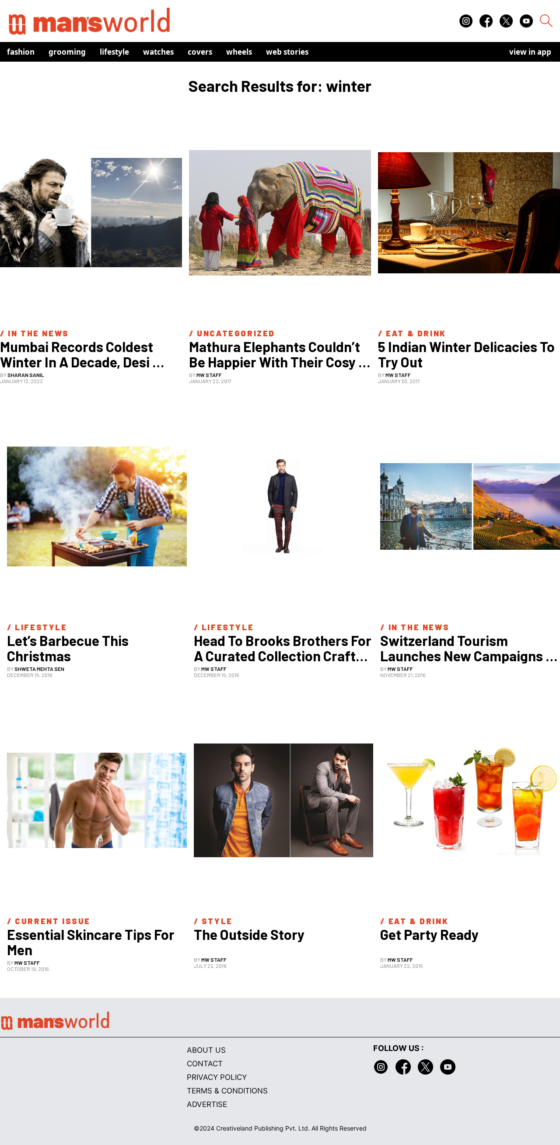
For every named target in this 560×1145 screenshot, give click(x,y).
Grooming (67, 52)
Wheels (239, 52)
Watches (158, 52)
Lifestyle (114, 52)
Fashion (21, 52)
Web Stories (287, 52)
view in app (530, 52)
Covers (200, 52)
